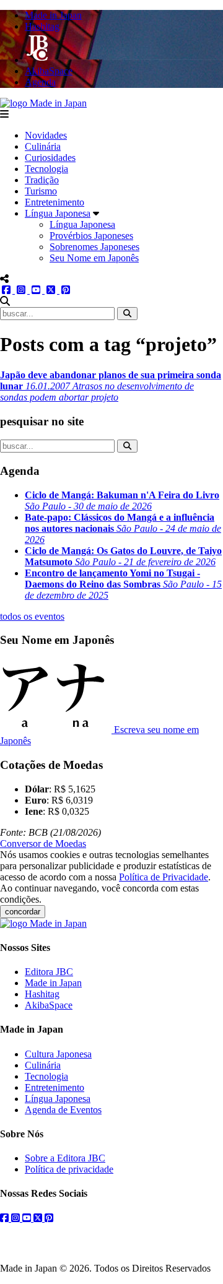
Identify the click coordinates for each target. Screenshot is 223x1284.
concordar (22, 911)
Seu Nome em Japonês (94, 258)
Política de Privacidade (163, 877)
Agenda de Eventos (63, 1109)
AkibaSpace (48, 1005)
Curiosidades (50, 157)
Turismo (41, 191)
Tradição (42, 180)
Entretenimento (54, 202)
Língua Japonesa (57, 213)
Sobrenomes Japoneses (94, 246)
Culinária (43, 146)
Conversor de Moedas (43, 843)
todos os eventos (32, 616)
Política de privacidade (69, 1169)
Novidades (46, 135)
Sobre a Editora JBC (65, 1158)
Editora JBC (49, 971)
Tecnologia (46, 168)
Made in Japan (53, 983)
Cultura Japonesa (58, 1054)
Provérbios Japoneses (91, 235)
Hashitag (42, 994)
